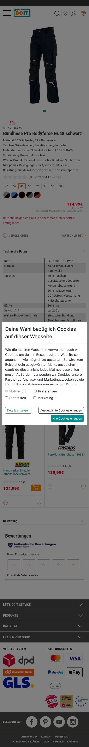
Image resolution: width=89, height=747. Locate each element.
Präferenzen (47, 391)
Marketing (45, 398)
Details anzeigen (18, 410)
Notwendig (17, 391)
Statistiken (17, 398)
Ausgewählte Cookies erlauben (61, 410)
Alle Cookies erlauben (67, 418)
